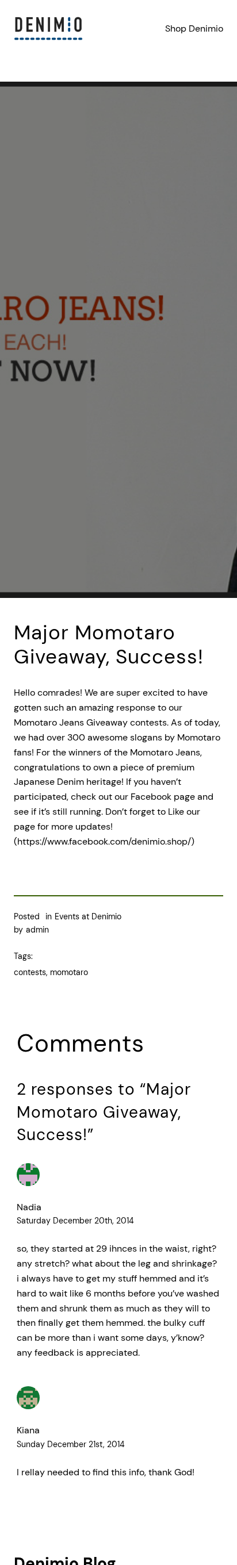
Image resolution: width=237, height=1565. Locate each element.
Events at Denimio (88, 916)
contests (30, 972)
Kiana (28, 1430)
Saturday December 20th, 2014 (75, 1220)
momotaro (69, 972)
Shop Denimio (194, 28)
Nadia (29, 1207)
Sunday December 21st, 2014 (71, 1444)
